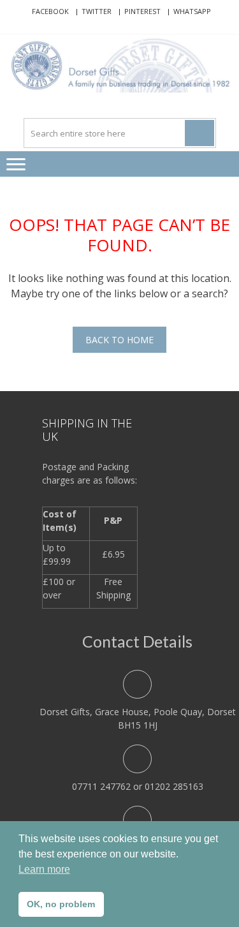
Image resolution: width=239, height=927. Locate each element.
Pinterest (142, 11)
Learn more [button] (44, 869)
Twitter (97, 11)
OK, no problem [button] (61, 904)
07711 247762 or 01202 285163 (137, 786)
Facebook (50, 11)
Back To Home (119, 340)
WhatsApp (192, 11)
